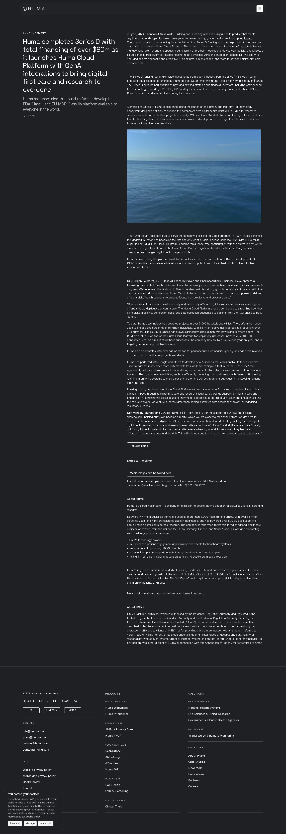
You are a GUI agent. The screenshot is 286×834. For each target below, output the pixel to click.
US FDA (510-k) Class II (222, 574)
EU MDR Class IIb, (196, 574)
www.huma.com (151, 593)
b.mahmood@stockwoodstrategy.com (150, 485)
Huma (201, 593)
